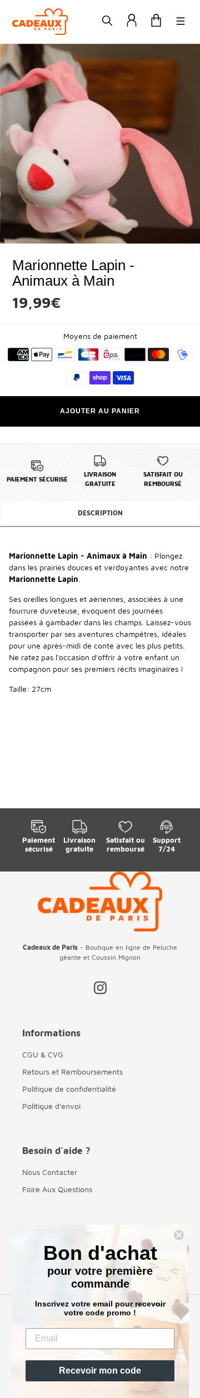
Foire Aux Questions (57, 1189)
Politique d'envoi (51, 1106)
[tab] (100, 513)
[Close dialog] (178, 1234)
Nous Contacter (49, 1172)
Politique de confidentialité (69, 1088)
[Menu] (180, 21)
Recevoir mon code (100, 1370)
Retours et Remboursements (72, 1071)
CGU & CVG (42, 1054)
